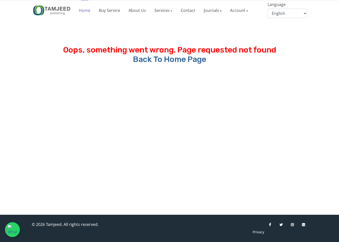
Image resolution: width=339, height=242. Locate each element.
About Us (137, 10)
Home (84, 10)
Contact (188, 10)
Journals (212, 10)
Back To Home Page (169, 59)
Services (162, 10)
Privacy (256, 232)
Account (238, 10)
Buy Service (109, 10)
